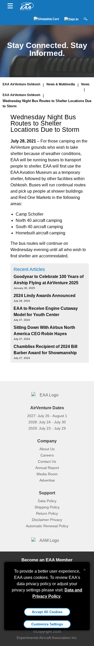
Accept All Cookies (47, 612)
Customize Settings (47, 624)
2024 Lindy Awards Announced (44, 295)
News (85, 84)
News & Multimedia (60, 84)
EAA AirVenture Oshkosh (21, 84)
